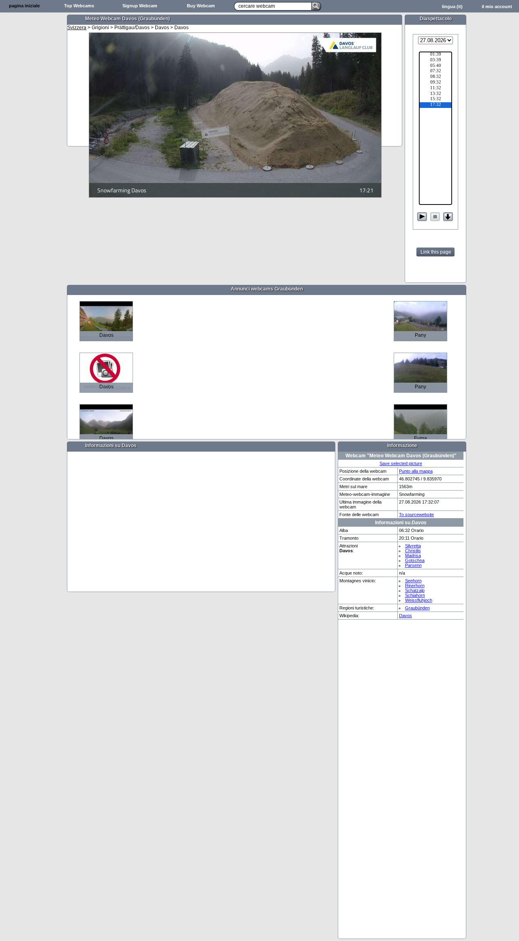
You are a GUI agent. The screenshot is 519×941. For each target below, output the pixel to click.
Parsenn (413, 565)
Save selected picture (401, 463)
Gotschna (415, 560)
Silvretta (413, 545)
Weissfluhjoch (418, 600)
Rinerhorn (415, 585)
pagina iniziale (24, 5)
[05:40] (435, 66)
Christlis (413, 550)
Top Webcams (79, 5)
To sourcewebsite (416, 514)
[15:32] (435, 99)
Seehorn (413, 580)
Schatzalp (415, 590)
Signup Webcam (139, 5)
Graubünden (417, 607)
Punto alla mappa (416, 471)
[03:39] (435, 60)
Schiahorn (415, 595)
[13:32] (435, 94)
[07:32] (435, 71)
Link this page (435, 252)
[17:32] (435, 105)
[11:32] (435, 88)
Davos (405, 615)
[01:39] (435, 55)
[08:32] (435, 77)
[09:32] (435, 83)
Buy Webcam (201, 5)
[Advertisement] (32, 140)
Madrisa (413, 555)
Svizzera (76, 27)
